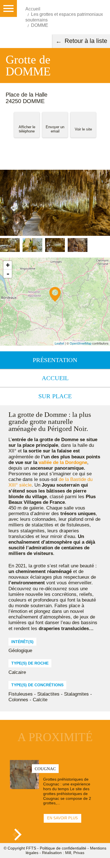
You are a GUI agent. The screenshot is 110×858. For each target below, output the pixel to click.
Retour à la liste (86, 40)
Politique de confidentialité (63, 848)
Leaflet (59, 343)
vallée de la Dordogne (63, 462)
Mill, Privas (74, 852)
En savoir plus (62, 818)
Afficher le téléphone (27, 129)
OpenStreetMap (80, 343)
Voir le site (83, 129)
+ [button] (8, 265)
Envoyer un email (55, 129)
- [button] (8, 274)
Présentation (55, 359)
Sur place (55, 396)
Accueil (55, 378)
